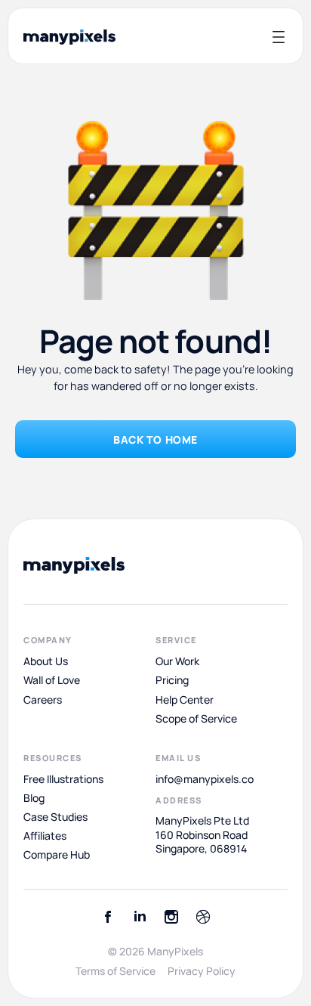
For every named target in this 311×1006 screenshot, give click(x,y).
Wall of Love (51, 680)
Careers (42, 699)
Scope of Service (196, 719)
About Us (45, 661)
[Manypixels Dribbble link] (203, 917)
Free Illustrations (63, 779)
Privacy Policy (202, 971)
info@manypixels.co (205, 779)
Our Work (177, 661)
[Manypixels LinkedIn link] (140, 917)
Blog (34, 798)
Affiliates (44, 836)
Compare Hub (56, 855)
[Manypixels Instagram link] (171, 917)
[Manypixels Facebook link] (108, 917)
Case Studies (55, 817)
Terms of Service (115, 971)
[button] (278, 36)
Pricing (172, 680)
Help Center (185, 699)
